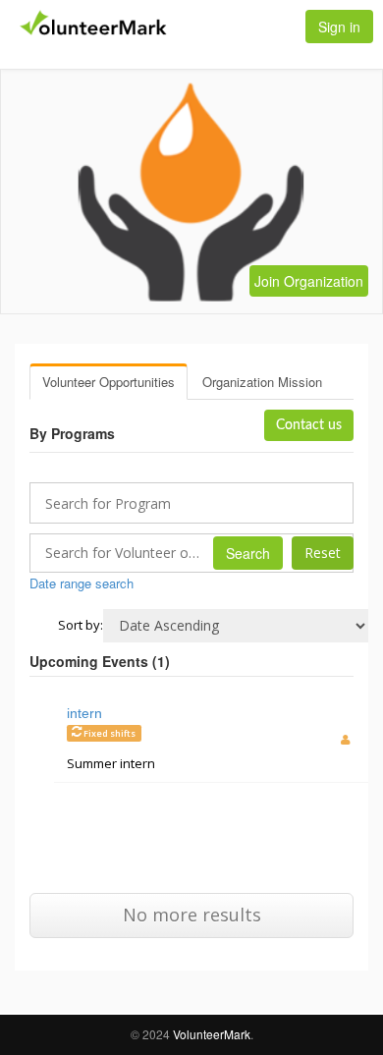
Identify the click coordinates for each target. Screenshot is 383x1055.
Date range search (81, 583)
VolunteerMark (211, 1034)
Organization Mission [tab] (262, 381)
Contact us (309, 425)
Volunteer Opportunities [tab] (108, 381)
